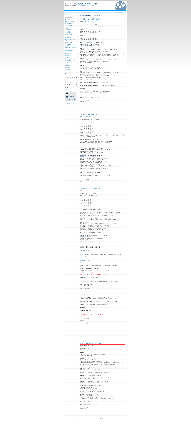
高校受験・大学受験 (84, 236)
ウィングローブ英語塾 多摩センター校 (81, 4)
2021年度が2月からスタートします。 (90, 188)
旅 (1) (67, 58)
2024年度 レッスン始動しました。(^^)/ (91, 19)
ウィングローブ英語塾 (84, 179)
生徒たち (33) (69, 62)
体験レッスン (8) (69, 42)
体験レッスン (83, 172)
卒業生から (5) (69, 44)
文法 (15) (69, 31)
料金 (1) (68, 57)
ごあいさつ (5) (69, 25)
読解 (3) (68, 67)
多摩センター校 (83, 181)
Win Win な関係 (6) (70, 21)
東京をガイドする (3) (70, 60)
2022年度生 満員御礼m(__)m (89, 114)
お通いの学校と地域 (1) (71, 23)
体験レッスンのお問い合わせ (86, 45)
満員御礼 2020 (84, 260)
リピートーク (92, 135)
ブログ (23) (68, 37)
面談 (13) (69, 32)
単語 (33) (69, 29)
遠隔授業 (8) (68, 69)
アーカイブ (102, 418)
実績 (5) (68, 53)
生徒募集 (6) (68, 64)
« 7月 (67, 89)
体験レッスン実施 (91, 90)
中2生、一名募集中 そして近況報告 (90, 343)
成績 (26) (68, 55)
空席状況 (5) (68, 65)
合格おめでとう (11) (70, 45)
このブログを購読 (69, 103)
